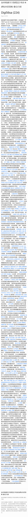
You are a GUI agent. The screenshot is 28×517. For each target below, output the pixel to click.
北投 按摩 (19, 214)
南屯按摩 (21, 447)
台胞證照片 (21, 233)
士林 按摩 (17, 337)
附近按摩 (10, 324)
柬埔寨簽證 (16, 447)
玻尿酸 (23, 151)
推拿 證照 (20, 27)
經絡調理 (15, 289)
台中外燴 (17, 139)
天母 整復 (13, 371)
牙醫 (15, 250)
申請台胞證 (24, 139)
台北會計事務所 (8, 91)
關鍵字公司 (20, 74)
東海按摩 (23, 169)
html (14, 311)
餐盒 (21, 154)
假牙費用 (16, 147)
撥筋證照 (9, 399)
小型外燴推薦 (5, 68)
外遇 (20, 186)
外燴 (6, 339)
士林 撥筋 (9, 154)
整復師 (22, 453)
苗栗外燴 (23, 162)
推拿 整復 (23, 173)
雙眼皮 (24, 253)
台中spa (18, 326)
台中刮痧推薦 (11, 255)
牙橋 (7, 31)
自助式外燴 (4, 255)
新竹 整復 (20, 259)
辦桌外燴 (21, 98)
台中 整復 (6, 162)
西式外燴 (16, 291)
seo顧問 (22, 208)
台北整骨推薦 (21, 52)
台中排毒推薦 (10, 449)
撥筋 (15, 37)
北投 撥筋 (5, 96)
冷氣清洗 (7, 104)
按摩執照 (17, 188)
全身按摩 (22, 91)
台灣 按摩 (14, 169)
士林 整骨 (18, 231)
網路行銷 (9, 227)
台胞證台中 (7, 266)
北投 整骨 (10, 175)
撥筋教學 (15, 151)
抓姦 (11, 380)
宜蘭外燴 (21, 272)
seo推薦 (10, 180)
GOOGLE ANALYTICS (10, 173)
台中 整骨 (19, 319)
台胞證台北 (4, 171)
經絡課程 (22, 315)
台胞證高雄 (15, 194)
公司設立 (21, 201)
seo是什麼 (15, 373)
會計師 (19, 300)
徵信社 (11, 31)
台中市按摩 (8, 373)
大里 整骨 (13, 63)
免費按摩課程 (15, 246)
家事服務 (18, 229)
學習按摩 (10, 311)
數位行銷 (17, 343)
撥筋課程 (20, 207)
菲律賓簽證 (24, 326)
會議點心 (17, 208)
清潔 (11, 149)
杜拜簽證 (15, 348)
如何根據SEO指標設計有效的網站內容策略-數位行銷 (13, 4)
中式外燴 (18, 311)
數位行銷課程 (5, 74)
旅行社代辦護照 (9, 182)
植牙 (21, 182)
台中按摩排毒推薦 (21, 399)
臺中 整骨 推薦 (13, 468)
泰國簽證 (7, 111)
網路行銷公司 (8, 169)
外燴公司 (10, 151)
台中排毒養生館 (18, 475)
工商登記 (18, 162)
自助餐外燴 (6, 216)
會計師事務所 (16, 154)
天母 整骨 (20, 210)
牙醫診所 (21, 180)
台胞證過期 (10, 222)
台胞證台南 (16, 91)
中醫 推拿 (15, 98)
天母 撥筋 (11, 210)
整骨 (5, 274)
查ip (5, 380)
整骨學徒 (22, 57)
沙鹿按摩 (9, 27)
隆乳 (21, 29)
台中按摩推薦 (5, 468)
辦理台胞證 (12, 231)
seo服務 (12, 40)
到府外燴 (14, 27)
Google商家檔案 (5, 188)
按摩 (6, 76)
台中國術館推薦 (16, 388)
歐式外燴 (16, 33)
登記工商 (22, 188)
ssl (12, 399)
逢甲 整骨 (17, 182)
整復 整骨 (18, 292)
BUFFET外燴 (4, 472)
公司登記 (20, 25)
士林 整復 (12, 162)
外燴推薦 (9, 251)
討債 (23, 231)
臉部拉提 (13, 266)
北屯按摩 (11, 250)
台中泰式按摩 (12, 74)
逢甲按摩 (13, 104)
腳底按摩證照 (6, 268)
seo (20, 442)
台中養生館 (8, 406)
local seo (20, 248)
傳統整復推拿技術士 (18, 222)
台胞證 (24, 186)
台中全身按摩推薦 (20, 268)
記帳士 (7, 337)
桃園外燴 (11, 147)
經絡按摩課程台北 (20, 143)
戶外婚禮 (7, 63)
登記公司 (15, 380)
